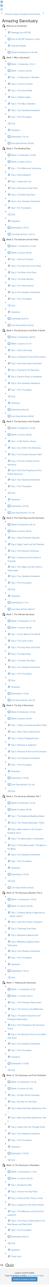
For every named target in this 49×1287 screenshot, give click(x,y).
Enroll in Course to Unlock (24, 1279)
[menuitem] (1, 6)
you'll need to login (35, 1275)
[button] (1, 2)
